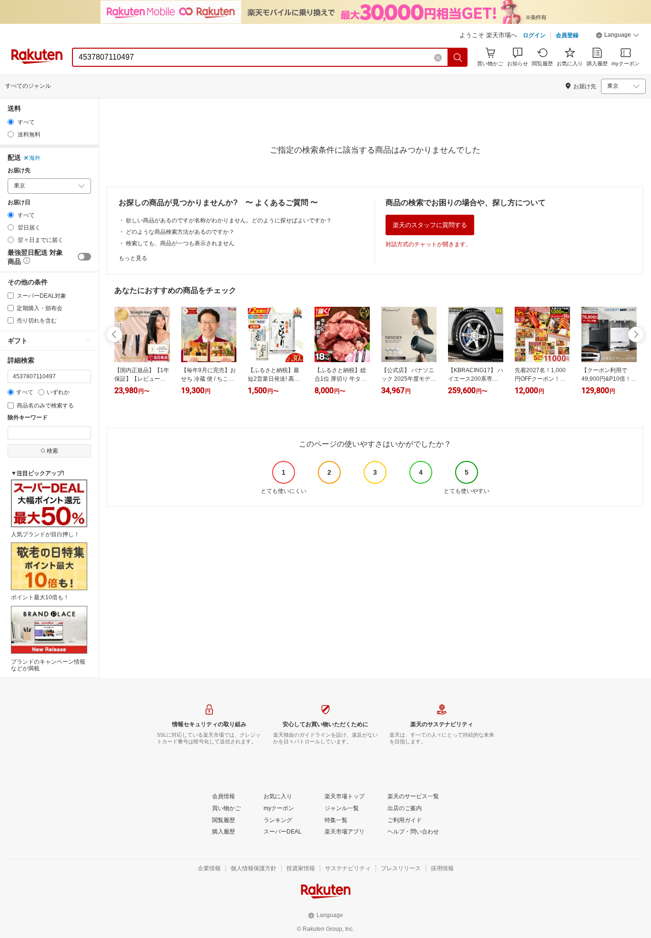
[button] (618, 36)
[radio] (11, 122)
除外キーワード (28, 418)
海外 (35, 158)
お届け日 (19, 202)
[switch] (84, 257)
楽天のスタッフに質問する (430, 225)
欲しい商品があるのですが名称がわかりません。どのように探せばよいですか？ (229, 220)
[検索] (458, 57)
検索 (52, 451)
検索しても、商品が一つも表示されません (180, 243)
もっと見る (133, 258)
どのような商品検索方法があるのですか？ (180, 232)
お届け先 (19, 170)
